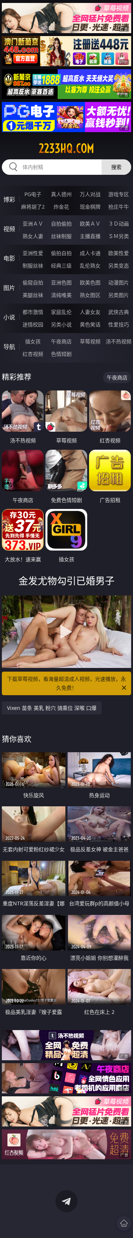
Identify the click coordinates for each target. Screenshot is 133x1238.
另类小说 (61, 324)
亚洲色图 (61, 282)
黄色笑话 (90, 324)
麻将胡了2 (33, 206)
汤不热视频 (119, 341)
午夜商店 (61, 341)
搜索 (116, 166)
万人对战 (90, 194)
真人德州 (61, 194)
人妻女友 (90, 311)
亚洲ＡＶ (33, 223)
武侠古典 (118, 311)
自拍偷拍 (61, 223)
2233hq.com (66, 148)
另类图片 (118, 294)
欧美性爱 (118, 253)
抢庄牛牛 (118, 206)
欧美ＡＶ (90, 223)
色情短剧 (61, 353)
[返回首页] (123, 1223)
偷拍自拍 (61, 253)
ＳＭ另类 (118, 236)
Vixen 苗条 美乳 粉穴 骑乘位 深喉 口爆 (51, 707)
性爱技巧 (118, 324)
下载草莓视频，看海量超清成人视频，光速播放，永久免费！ (66, 683)
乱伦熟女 (90, 265)
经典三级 (61, 265)
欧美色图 (90, 282)
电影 (9, 258)
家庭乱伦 (61, 311)
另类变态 (118, 265)
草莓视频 (90, 341)
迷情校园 (33, 324)
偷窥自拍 (33, 282)
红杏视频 (33, 353)
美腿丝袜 (33, 294)
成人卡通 (90, 253)
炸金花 (61, 206)
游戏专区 (118, 194)
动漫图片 (118, 282)
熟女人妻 (33, 236)
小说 (9, 317)
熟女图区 (90, 294)
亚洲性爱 (33, 253)
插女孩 (33, 341)
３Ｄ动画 (118, 223)
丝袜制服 (61, 236)
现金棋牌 (90, 206)
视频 (9, 229)
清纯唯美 (61, 294)
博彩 (9, 199)
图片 (9, 288)
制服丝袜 (33, 265)
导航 (9, 347)
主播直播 (90, 236)
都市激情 (33, 311)
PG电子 (32, 194)
